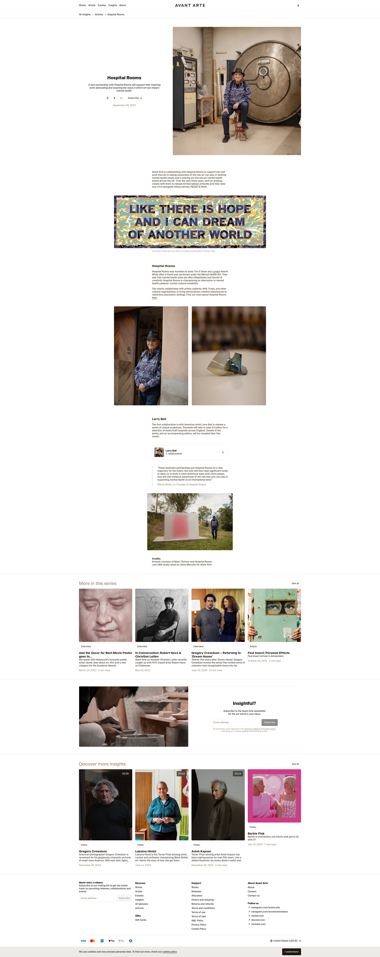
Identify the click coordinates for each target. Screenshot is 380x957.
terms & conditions (252, 729)
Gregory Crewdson (93, 851)
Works (82, 5)
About (122, 5)
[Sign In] (298, 5)
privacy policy (270, 729)
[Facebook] (114, 98)
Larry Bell (171, 450)
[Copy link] (121, 98)
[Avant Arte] (190, 5)
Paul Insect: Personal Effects (269, 653)
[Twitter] (107, 98)
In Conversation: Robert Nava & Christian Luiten (158, 654)
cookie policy (169, 951)
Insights (113, 5)
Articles (99, 14)
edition (195, 183)
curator (216, 271)
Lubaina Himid (145, 851)
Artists (91, 5)
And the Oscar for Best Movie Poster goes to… (105, 654)
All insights (85, 14)
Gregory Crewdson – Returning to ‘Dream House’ (216, 654)
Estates (102, 5)
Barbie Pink (256, 833)
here (154, 297)
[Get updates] (223, 452)
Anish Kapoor (201, 851)
